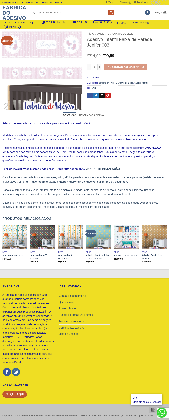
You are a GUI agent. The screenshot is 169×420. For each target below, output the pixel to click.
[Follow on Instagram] (158, 2)
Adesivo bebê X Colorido (38, 257)
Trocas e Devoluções (71, 321)
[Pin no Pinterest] (108, 95)
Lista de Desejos (68, 334)
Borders (102, 83)
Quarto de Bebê (122, 34)
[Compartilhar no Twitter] (96, 95)
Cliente (123, 2)
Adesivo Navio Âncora (125, 255)
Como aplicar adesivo (71, 327)
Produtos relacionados (26, 218)
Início (90, 34)
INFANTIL (112, 83)
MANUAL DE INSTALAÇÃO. (102, 169)
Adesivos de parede (17, 22)
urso (94, 88)
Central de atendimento (72, 295)
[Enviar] (111, 12)
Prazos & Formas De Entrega (76, 314)
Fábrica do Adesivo (14, 13)
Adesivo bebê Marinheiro (65, 257)
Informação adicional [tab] (92, 115)
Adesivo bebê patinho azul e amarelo (97, 257)
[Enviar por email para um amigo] (102, 95)
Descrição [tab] (69, 115)
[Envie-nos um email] (164, 2)
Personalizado (67, 308)
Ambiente (139, 22)
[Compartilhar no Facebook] (90, 95)
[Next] (166, 246)
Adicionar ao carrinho (125, 67)
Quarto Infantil (141, 83)
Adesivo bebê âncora (13, 255)
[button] (147, 12)
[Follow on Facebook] (153, 2)
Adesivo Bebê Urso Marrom (152, 257)
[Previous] (2, 246)
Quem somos (66, 302)
